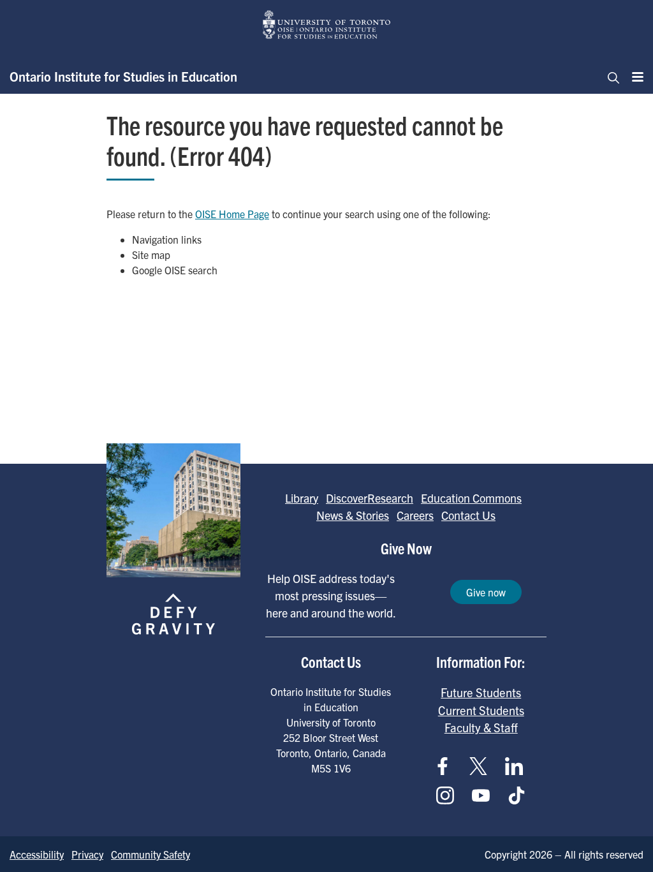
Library (301, 498)
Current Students (481, 710)
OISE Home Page (232, 213)
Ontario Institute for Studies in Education (123, 76)
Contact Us (468, 515)
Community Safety (150, 854)
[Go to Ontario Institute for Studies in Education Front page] (326, 24)
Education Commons (471, 498)
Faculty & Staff (481, 727)
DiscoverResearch (369, 498)
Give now (486, 592)
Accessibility (37, 854)
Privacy (87, 854)
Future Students (481, 692)
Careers (415, 515)
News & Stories (352, 515)
